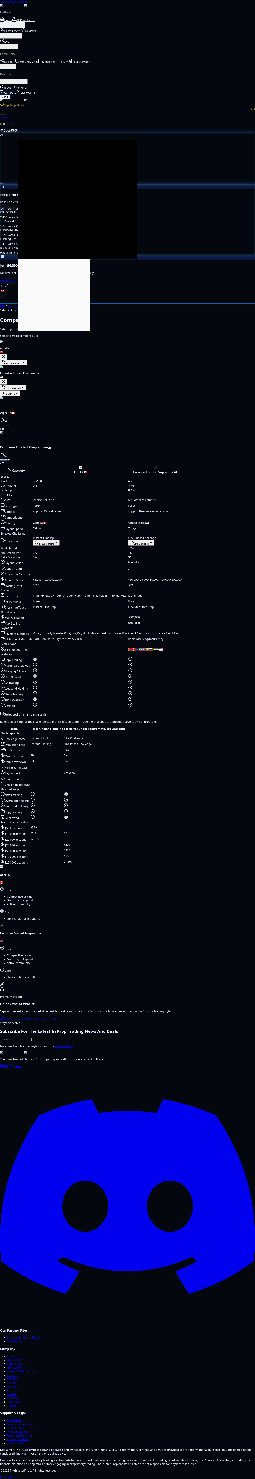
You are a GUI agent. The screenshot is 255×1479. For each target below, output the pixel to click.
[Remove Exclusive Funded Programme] (3, 382)
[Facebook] (10, 1067)
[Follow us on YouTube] (12, 131)
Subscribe (38, 1039)
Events (11, 1383)
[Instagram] (2, 1067)
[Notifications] (3, 300)
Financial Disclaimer (20, 1435)
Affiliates (12, 1379)
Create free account (43, 1019)
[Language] (4, 290)
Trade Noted (15, 1341)
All (2, 208)
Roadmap (13, 1398)
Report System (16, 1443)
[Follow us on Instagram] (9, 131)
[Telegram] (16, 1067)
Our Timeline (15, 1360)
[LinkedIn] (6, 1067)
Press (10, 1390)
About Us (13, 1356)
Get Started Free (11, 281)
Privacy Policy (64, 1046)
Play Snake (14, 1402)
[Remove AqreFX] (3, 357)
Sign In (4, 97)
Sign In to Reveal (15, 1019)
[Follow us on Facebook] (16, 131)
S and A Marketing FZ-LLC (23, 1337)
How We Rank (16, 1367)
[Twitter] (13, 1067)
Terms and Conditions (21, 1424)
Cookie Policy (15, 1428)
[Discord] (127, 1323)
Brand (11, 1394)
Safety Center (16, 1364)
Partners (12, 1386)
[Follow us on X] (5, 131)
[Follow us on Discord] (2, 131)
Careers (12, 1375)
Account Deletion (18, 1439)
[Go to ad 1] (1, 183)
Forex (9, 208)
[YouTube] (19, 1067)
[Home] (2, 307)
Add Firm (10, 394)
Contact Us (14, 1420)
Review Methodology (21, 1371)
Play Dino (13, 1406)
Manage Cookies (18, 1432)
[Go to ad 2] (4, 183)
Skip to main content (13, 2)
